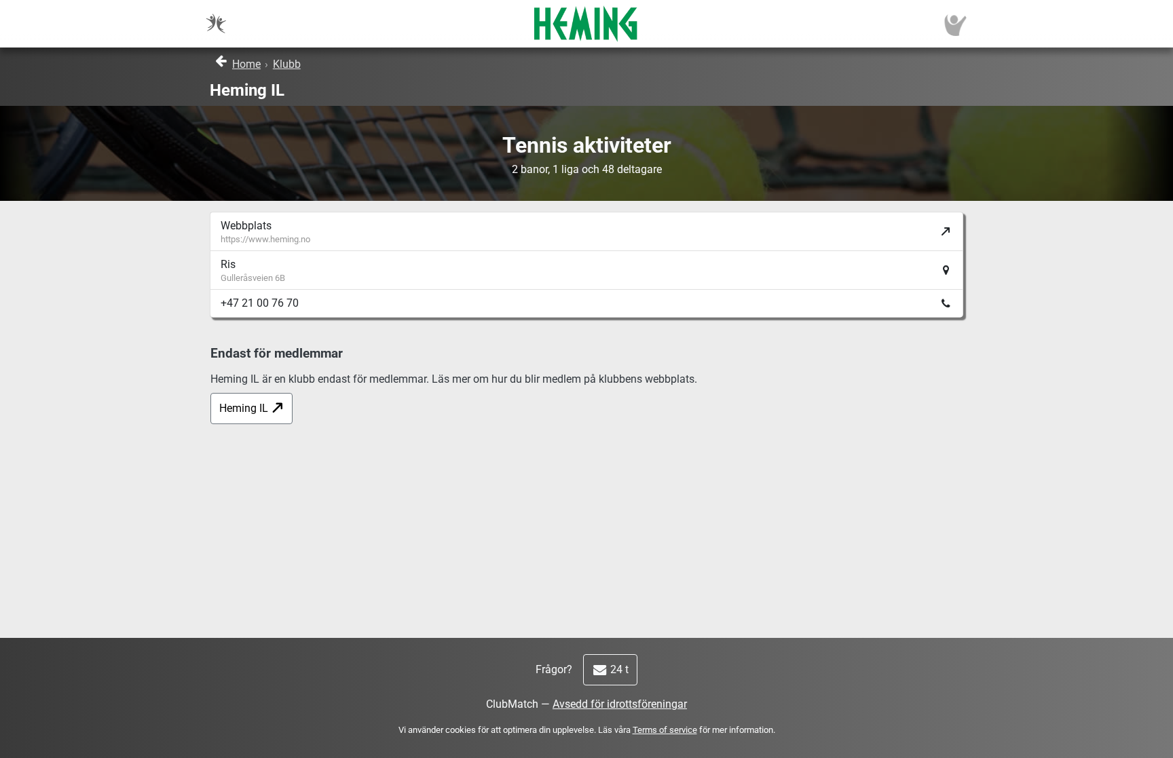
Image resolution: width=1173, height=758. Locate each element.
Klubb (287, 64)
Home (246, 64)
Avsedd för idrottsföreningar (620, 704)
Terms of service (665, 730)
